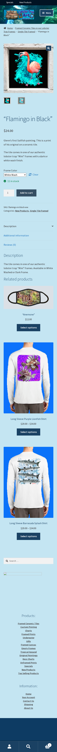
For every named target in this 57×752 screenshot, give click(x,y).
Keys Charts (28, 659)
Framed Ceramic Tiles (28, 623)
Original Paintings (28, 655)
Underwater (28, 637)
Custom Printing (28, 627)
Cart (44, 744)
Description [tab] (10, 226)
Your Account (28, 697)
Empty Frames (29, 648)
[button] (48, 48)
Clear (35, 174)
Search (28, 746)
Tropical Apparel (28, 652)
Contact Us (28, 701)
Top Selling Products (28, 673)
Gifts (28, 641)
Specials (9, 2)
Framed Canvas (28, 644)
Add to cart (26, 192)
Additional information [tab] (16, 235)
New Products (25, 2)
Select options (28, 327)
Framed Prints (28, 634)
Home (10, 28)
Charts (28, 630)
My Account (9, 746)
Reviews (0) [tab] (10, 244)
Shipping (28, 704)
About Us (28, 708)
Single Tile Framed (26, 31)
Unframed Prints (28, 662)
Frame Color (10, 170)
